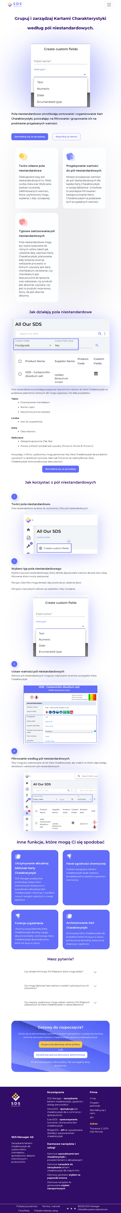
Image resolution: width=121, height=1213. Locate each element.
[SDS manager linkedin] (75, 1208)
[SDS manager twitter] (71, 1208)
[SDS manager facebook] (67, 1208)
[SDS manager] (14, 4)
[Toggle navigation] (109, 4)
